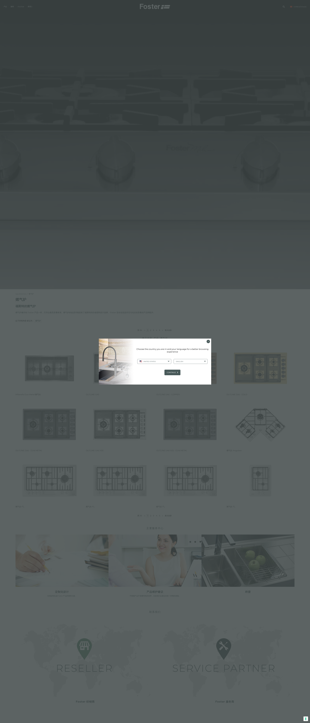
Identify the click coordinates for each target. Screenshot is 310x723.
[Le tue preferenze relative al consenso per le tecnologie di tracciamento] (305, 718)
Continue (171, 372)
